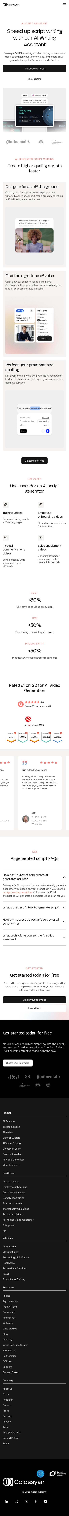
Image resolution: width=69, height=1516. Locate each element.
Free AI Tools (10, 1306)
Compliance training (13, 1197)
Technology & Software (16, 1257)
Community (9, 1312)
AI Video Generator (13, 1159)
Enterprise (8, 1225)
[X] (26, 1501)
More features (11, 1165)
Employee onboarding (15, 1187)
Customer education (14, 1192)
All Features (9, 1121)
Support (7, 1366)
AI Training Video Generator (18, 1219)
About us (7, 1388)
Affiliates (7, 1361)
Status (6, 1443)
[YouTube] (46, 1501)
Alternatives (9, 1317)
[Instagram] (16, 1501)
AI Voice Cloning (12, 1143)
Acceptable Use (11, 1432)
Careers (7, 1405)
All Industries (9, 1246)
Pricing (6, 1295)
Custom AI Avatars (12, 1154)
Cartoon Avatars (11, 1137)
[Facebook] (36, 1501)
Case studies (10, 1328)
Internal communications (16, 1208)
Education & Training (14, 1279)
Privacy (7, 1421)
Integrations (9, 1350)
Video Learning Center (15, 1345)
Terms (6, 1427)
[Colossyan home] (31, 4)
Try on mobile (10, 1301)
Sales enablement (12, 1203)
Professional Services (15, 1268)
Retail (6, 1273)
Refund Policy (10, 1438)
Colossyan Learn (12, 1148)
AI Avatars (8, 1132)
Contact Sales (10, 1372)
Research (8, 1399)
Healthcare (9, 1262)
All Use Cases (10, 1181)
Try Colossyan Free (34, 68)
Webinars (8, 1323)
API (4, 1230)
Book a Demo (35, 78)
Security (7, 1416)
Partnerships (9, 1356)
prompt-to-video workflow (17, 892)
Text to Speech (11, 1126)
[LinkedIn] (7, 1501)
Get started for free (34, 460)
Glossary (7, 1339)
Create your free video (34, 999)
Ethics (6, 1394)
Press (6, 1410)
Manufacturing (10, 1252)
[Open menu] (64, 4)
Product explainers (13, 1214)
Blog (5, 1334)
